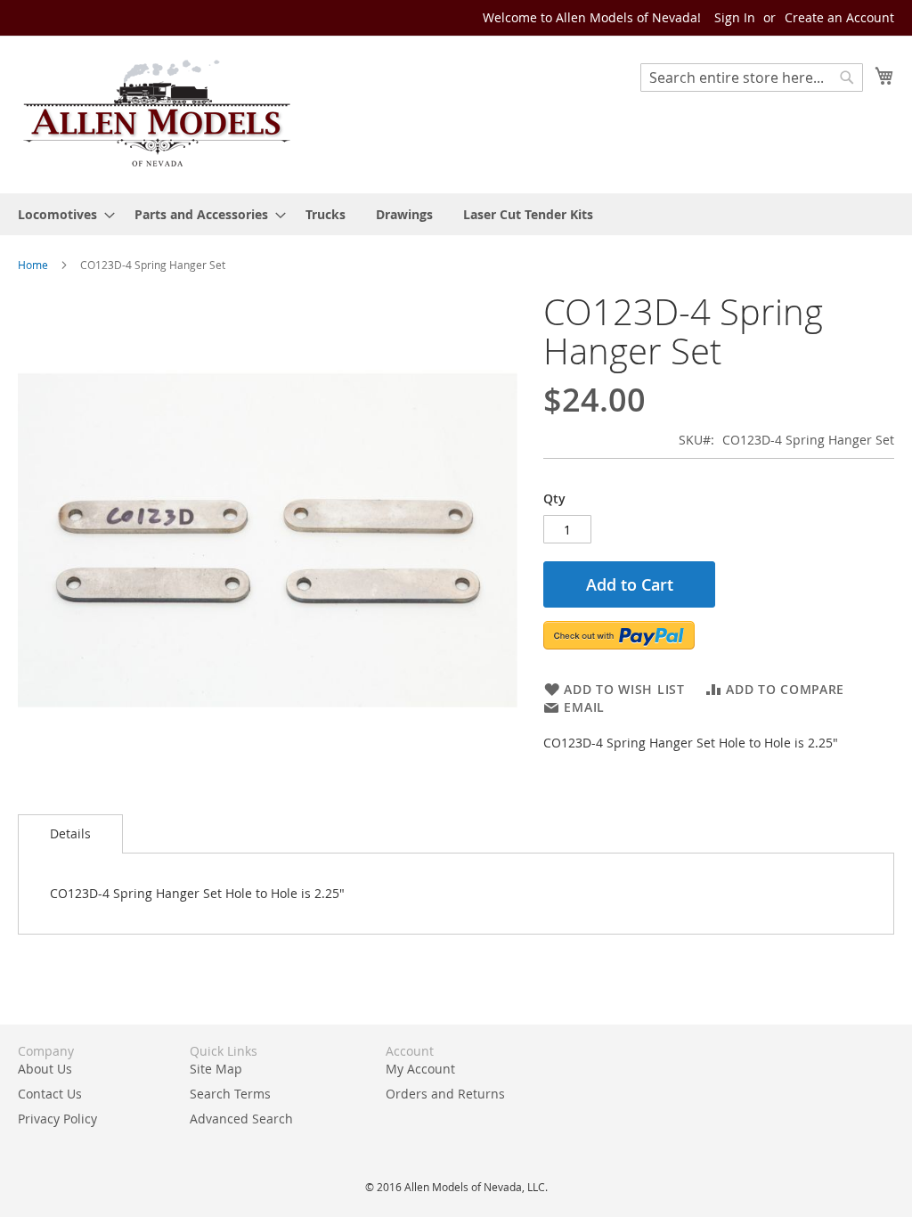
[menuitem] (61, 214)
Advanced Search (241, 1118)
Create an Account (839, 17)
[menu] (456, 214)
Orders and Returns (445, 1093)
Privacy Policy (57, 1118)
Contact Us (50, 1093)
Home (33, 264)
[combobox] (751, 77)
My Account (420, 1068)
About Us (45, 1068)
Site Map (216, 1068)
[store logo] (156, 113)
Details (70, 833)
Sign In (734, 17)
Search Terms (230, 1093)
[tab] (70, 834)
